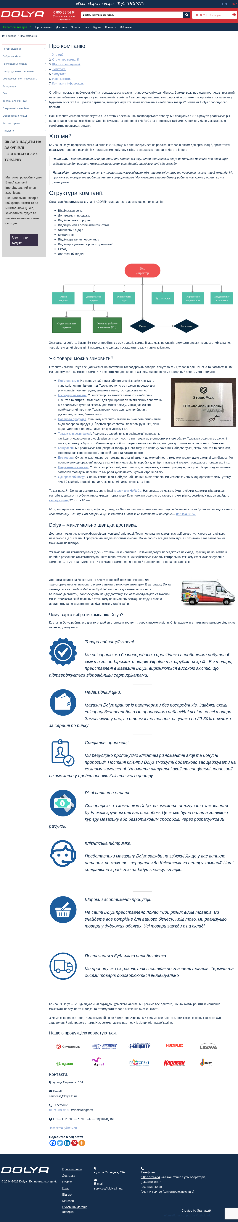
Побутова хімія (68, 380)
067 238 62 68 (186, 514)
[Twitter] (60, 1143)
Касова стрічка (11, 123)
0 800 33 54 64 (64, 15)
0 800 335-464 (150, 1177)
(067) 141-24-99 (151, 1191)
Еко (5, 93)
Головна (11, 36)
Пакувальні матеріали (73, 467)
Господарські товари (72, 395)
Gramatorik (204, 1210)
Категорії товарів (15, 27)
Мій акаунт (126, 27)
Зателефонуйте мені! (63, 1128)
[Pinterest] (74, 1143)
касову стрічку (59, 500)
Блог (86, 27)
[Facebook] (52, 1143)
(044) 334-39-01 (151, 1182)
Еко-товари (66, 457)
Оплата (75, 27)
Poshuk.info (203, 1215)
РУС (225, 4)
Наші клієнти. (61, 79)
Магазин (68, 1201)
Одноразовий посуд (71, 477)
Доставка (61, 27)
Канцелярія (66, 448)
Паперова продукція (72, 419)
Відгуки (97, 27)
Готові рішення (12, 48)
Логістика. (59, 69)
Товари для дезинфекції (74, 433)
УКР (234, 4)
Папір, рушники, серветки (18, 71)
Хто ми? (57, 54)
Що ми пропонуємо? (66, 64)
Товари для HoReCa (15, 100)
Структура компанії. (65, 59)
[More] (81, 1143)
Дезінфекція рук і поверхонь (20, 78)
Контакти (110, 27)
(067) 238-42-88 (59, 1110)
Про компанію (43, 27)
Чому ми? (59, 74)
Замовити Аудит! (20, 240)
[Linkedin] (67, 1143)
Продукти (8, 130)
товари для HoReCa (127, 490)
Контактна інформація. (68, 83)
